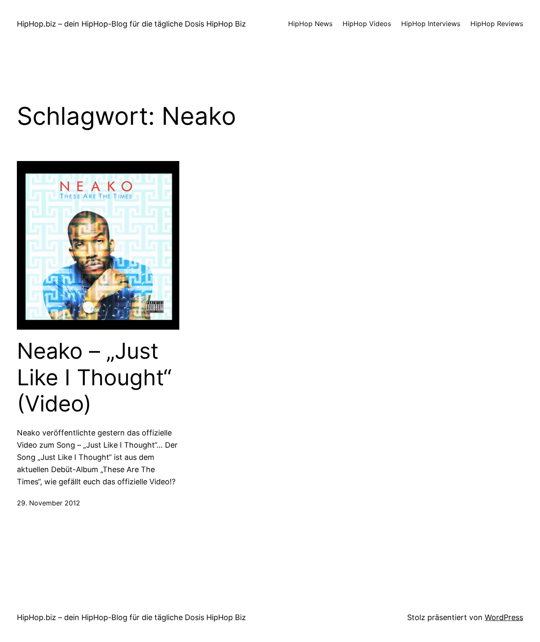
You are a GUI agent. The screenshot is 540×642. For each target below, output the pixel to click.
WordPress (504, 617)
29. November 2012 (48, 503)
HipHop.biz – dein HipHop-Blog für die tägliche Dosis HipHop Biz (131, 23)
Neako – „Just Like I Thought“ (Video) (94, 377)
